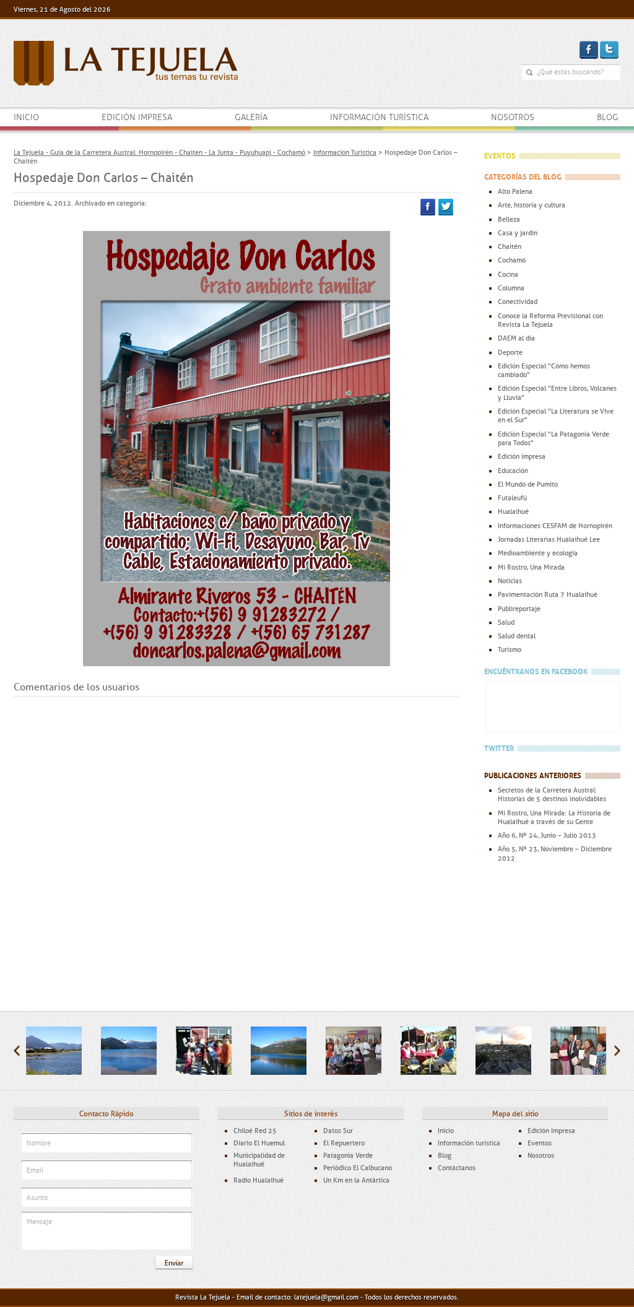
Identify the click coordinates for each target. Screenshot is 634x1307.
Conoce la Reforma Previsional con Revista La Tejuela (550, 320)
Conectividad (517, 301)
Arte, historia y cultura (531, 205)
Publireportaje (519, 608)
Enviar (174, 1263)
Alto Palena (515, 191)
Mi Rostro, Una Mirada (531, 567)
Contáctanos (457, 1167)
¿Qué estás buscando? (529, 72)
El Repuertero (344, 1143)
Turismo (509, 649)
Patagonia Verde (348, 1155)
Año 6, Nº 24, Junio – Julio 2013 (547, 835)
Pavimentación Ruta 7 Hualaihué (547, 594)
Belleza (509, 219)
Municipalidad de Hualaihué (259, 1159)
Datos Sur (338, 1130)
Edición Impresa (551, 1130)
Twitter (445, 207)
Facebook (427, 207)
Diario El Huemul (259, 1143)
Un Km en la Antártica (356, 1180)
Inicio (26, 117)
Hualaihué (513, 511)
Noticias (510, 580)
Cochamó (512, 260)
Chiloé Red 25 (255, 1130)
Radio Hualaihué (258, 1180)
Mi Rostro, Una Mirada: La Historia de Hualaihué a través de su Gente (554, 817)
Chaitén (509, 246)
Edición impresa (137, 117)
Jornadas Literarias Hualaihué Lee (549, 539)
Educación (513, 470)
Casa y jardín (517, 232)
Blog (608, 117)
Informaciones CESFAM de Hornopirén (555, 525)
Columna (511, 288)
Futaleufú (512, 497)
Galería (251, 117)
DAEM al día (516, 338)
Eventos (540, 1143)
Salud (506, 622)
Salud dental (517, 636)
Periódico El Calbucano (357, 1167)
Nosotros (512, 117)
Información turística (379, 117)
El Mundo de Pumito (528, 484)
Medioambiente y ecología (538, 553)
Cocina (508, 274)
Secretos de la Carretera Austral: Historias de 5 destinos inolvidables (552, 794)
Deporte (510, 352)
